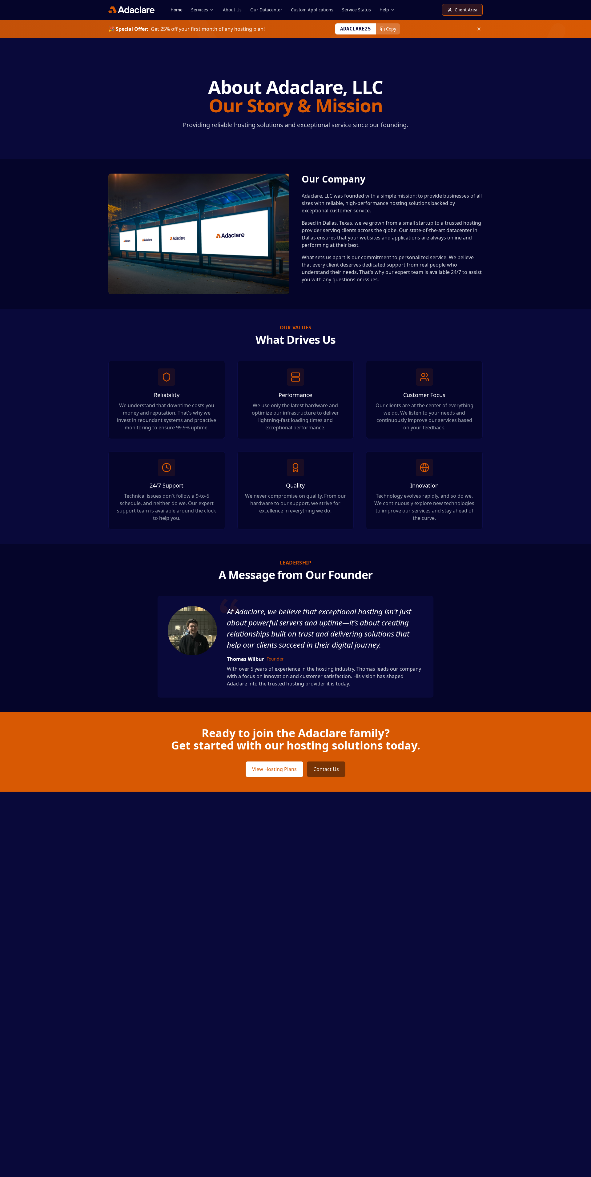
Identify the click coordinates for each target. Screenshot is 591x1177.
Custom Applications (312, 10)
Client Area (466, 10)
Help (384, 10)
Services (199, 10)
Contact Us (326, 769)
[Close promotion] (479, 29)
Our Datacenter (266, 10)
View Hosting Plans (274, 769)
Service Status (356, 10)
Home (177, 10)
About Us (232, 10)
